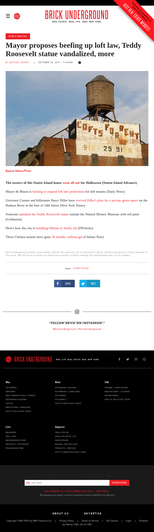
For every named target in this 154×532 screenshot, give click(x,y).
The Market (11, 387)
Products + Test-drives (17, 444)
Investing (10, 391)
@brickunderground (64, 329)
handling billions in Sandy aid (56, 228)
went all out (71, 183)
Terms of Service (90, 520)
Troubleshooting (14, 448)
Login (128, 520)
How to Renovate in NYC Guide (70, 452)
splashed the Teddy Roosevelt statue (44, 214)
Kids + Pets (11, 436)
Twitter (127, 359)
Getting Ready (112, 395)
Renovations (61, 440)
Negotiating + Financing (18, 407)
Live (8, 427)
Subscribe (119, 482)
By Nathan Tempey (17, 62)
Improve (60, 427)
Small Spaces (62, 432)
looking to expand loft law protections (58, 191)
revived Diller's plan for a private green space (107, 200)
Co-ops (9, 403)
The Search (60, 399)
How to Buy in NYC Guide (18, 411)
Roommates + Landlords (67, 391)
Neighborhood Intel (16, 440)
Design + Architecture (66, 444)
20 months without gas (67, 237)
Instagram (136, 359)
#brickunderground (90, 329)
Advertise (93, 513)
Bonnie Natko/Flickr (19, 171)
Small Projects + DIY (65, 436)
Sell (107, 382)
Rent (57, 382)
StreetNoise (17, 36)
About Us (60, 513)
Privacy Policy (66, 520)
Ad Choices (112, 520)
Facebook (119, 359)
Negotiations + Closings (117, 391)
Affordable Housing (16, 399)
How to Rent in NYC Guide (68, 403)
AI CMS (88, 524)
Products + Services (65, 448)
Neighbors (11, 432)
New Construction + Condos (20, 395)
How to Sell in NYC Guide (117, 399)
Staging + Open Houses (116, 387)
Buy (8, 382)
